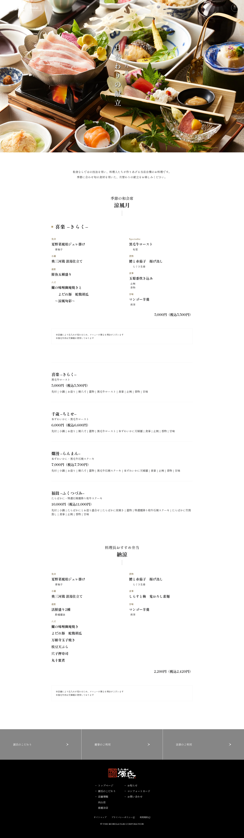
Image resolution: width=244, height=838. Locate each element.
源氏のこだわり (22, 744)
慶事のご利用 (102, 744)
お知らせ (132, 785)
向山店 (102, 802)
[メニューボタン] (235, 8)
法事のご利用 (184, 744)
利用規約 (144, 817)
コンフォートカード (138, 791)
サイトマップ (100, 817)
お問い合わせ (135, 796)
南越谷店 (103, 807)
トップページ (105, 785)
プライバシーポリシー (122, 817)
